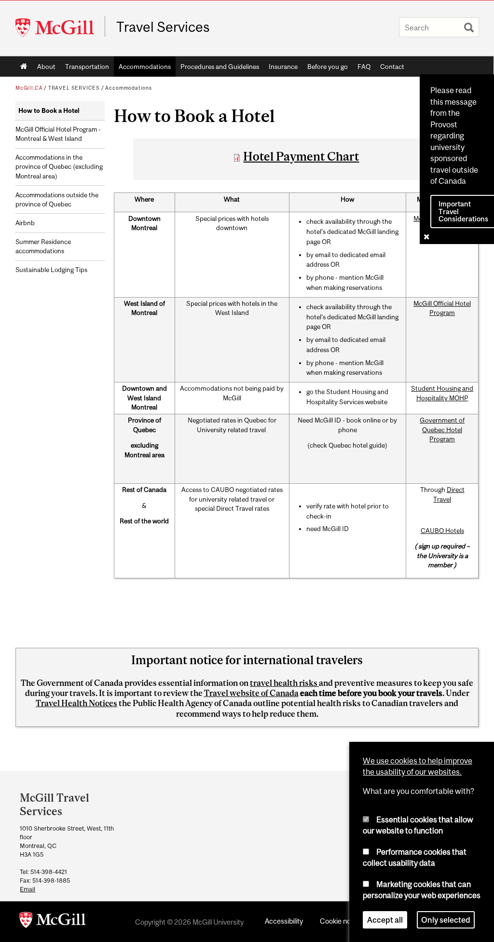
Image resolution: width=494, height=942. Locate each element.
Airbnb (25, 223)
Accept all (385, 919)
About (46, 66)
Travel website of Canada (251, 693)
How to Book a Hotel (49, 110)
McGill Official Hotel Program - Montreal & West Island (58, 134)
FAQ (363, 66)
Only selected (445, 919)
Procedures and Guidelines (219, 66)
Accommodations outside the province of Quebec (56, 199)
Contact (392, 66)
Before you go (327, 66)
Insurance (283, 66)
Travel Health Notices (76, 703)
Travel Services (163, 27)
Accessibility (284, 921)
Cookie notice (341, 921)
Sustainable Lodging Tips (51, 269)
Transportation (87, 66)
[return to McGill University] (52, 922)
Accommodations (145, 66)
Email (27, 889)
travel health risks (284, 683)
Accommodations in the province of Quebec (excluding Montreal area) (59, 166)
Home (23, 66)
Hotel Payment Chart (301, 156)
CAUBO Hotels (442, 530)
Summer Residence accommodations (43, 246)
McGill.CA (28, 88)
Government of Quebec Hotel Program (442, 429)
